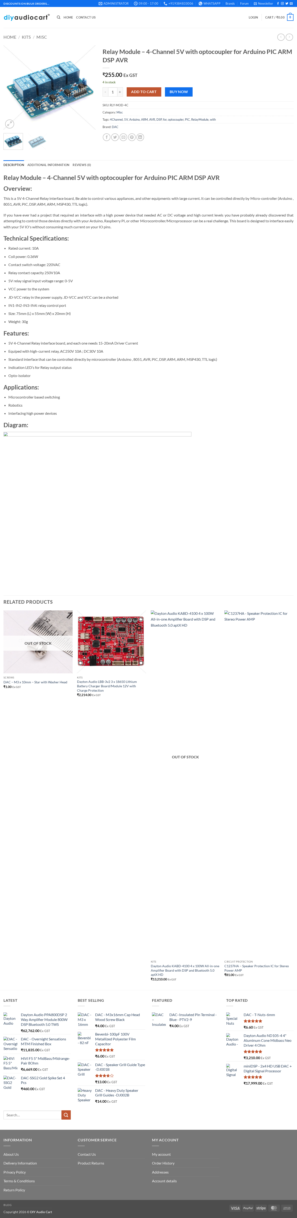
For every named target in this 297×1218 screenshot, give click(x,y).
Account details (164, 1181)
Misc (41, 37)
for (165, 119)
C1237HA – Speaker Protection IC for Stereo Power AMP (256, 968)
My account (161, 1154)
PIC (187, 119)
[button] (263, 3)
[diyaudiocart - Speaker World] (26, 17)
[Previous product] (289, 37)
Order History (163, 1163)
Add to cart (144, 92)
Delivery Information (20, 1163)
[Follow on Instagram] (282, 3)
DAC (115, 127)
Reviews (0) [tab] (82, 165)
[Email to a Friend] (123, 137)
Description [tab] (13, 165)
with (213, 119)
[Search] (58, 17)
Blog (7, 1205)
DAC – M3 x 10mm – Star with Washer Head (35, 682)
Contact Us (86, 17)
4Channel (116, 119)
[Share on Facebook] (106, 137)
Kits (26, 37)
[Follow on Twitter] (286, 3)
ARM (144, 119)
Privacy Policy (14, 1172)
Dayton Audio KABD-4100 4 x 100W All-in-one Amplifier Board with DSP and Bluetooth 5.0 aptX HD (185, 970)
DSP (159, 119)
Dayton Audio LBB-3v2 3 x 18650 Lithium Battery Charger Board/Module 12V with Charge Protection (107, 686)
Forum (244, 3)
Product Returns (91, 1163)
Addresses (160, 1172)
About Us (11, 1154)
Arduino (134, 119)
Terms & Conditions (19, 1181)
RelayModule (200, 119)
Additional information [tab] (48, 165)
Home (68, 17)
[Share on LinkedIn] (140, 137)
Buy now (179, 92)
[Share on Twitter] (115, 137)
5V (126, 119)
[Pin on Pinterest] (132, 137)
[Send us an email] (291, 3)
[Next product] (280, 37)
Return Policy (14, 1190)
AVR (152, 119)
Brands (230, 3)
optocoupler (176, 119)
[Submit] (66, 1114)
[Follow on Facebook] (278, 3)
